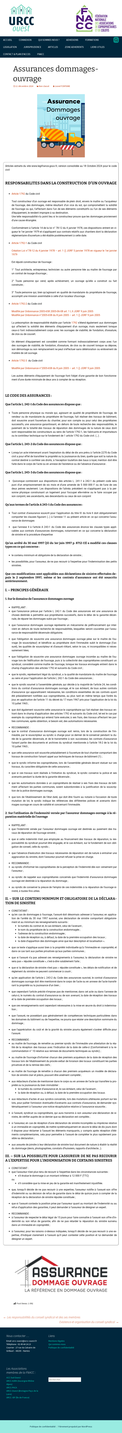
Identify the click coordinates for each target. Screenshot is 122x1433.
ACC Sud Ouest (13, 1377)
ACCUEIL (7, 39)
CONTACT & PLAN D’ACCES (16, 54)
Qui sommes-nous (57, 1344)
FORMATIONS (92, 39)
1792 (74, 322)
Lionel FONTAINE (62, 86)
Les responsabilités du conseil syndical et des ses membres (41, 1317)
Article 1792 (18, 193)
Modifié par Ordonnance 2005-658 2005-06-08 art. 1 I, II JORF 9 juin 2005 (52, 311)
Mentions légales (56, 1340)
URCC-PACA (11, 1387)
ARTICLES (53, 47)
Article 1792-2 (19, 303)
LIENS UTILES (98, 47)
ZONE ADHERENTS (74, 47)
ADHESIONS (72, 39)
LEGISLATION (10, 47)
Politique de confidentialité (61, 1347)
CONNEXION (25, 39)
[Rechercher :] (116, 40)
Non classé (44, 86)
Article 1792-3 (19, 360)
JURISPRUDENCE (32, 47)
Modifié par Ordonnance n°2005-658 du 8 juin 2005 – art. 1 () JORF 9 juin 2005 (56, 315)
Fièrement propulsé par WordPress (75, 1426)
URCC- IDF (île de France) (17, 1397)
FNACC (40, 54)
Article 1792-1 (19, 243)
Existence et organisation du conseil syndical (89, 1322)
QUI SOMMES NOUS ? (48, 39)
